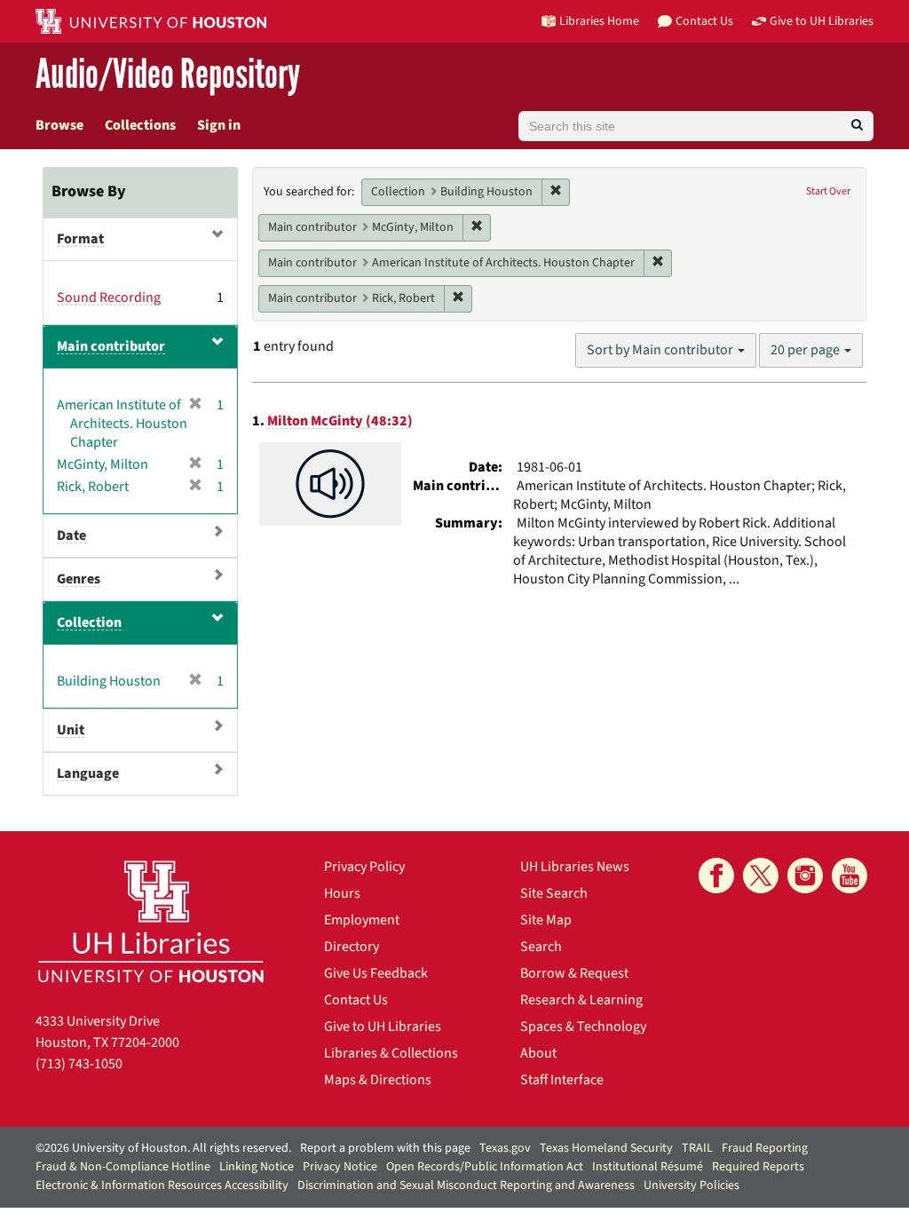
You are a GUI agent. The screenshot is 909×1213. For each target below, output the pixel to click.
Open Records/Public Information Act (484, 1167)
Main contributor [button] (111, 346)
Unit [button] (70, 730)
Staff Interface (562, 1080)
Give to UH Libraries (382, 1026)
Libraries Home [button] (599, 21)
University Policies (691, 1185)
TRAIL (697, 1148)
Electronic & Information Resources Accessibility (162, 1185)
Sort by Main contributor (661, 350)
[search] (857, 126)
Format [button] (80, 239)
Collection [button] (89, 622)
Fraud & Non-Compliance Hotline (123, 1167)
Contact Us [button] (704, 21)
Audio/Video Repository (168, 75)
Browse (59, 125)
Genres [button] (78, 579)
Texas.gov (505, 1148)
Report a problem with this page (385, 1148)
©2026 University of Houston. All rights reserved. (163, 1148)
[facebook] (716, 875)
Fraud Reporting (765, 1148)
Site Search (554, 893)
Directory (351, 946)
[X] (761, 875)
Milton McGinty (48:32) (340, 421)
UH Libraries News (574, 866)
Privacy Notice (340, 1167)
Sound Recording (109, 297)
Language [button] (88, 773)
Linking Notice (256, 1167)
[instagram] (805, 875)
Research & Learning (581, 1000)
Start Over (828, 191)
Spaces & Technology (583, 1026)
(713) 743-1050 (79, 1064)
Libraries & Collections (391, 1053)
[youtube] (849, 875)
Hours (342, 893)
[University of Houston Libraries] (151, 921)
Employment (361, 920)
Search (541, 946)
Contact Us (356, 1000)
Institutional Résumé (647, 1167)
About (538, 1053)
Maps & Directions (377, 1080)
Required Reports (758, 1167)
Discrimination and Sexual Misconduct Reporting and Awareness (466, 1185)
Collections (140, 125)
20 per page (806, 350)
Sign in (219, 125)
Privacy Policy (364, 866)
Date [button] (71, 535)
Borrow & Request (574, 973)
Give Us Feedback (376, 973)
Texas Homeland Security (606, 1148)
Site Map (546, 920)
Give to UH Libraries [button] (821, 21)
